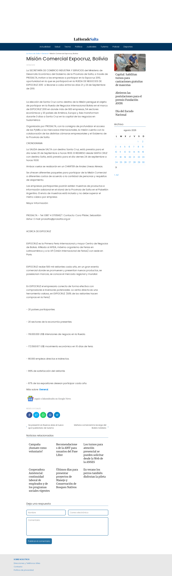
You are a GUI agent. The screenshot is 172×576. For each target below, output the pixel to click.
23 (143, 157)
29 (139, 162)
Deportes (128, 46)
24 (116, 162)
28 (134, 162)
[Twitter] (36, 415)
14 (134, 151)
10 (116, 151)
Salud (57, 46)
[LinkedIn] (50, 415)
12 (125, 151)
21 (134, 157)
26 (125, 162)
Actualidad (45, 46)
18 (121, 157)
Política (78, 46)
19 (125, 157)
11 (120, 151)
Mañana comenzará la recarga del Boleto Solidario (90, 426)
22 (139, 157)
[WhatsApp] (43, 415)
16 (143, 151)
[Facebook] (29, 415)
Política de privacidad (24, 570)
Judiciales (91, 46)
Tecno (67, 46)
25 (121, 162)
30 (143, 162)
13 (129, 151)
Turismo (104, 46)
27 (130, 162)
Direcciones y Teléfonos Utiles (27, 563)
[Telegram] (57, 415)
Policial (116, 46)
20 (130, 157)
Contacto (18, 566)
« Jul (116, 174)
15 (139, 151)
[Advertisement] (75, 17)
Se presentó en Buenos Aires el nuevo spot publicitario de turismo (46, 426)
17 (116, 157)
